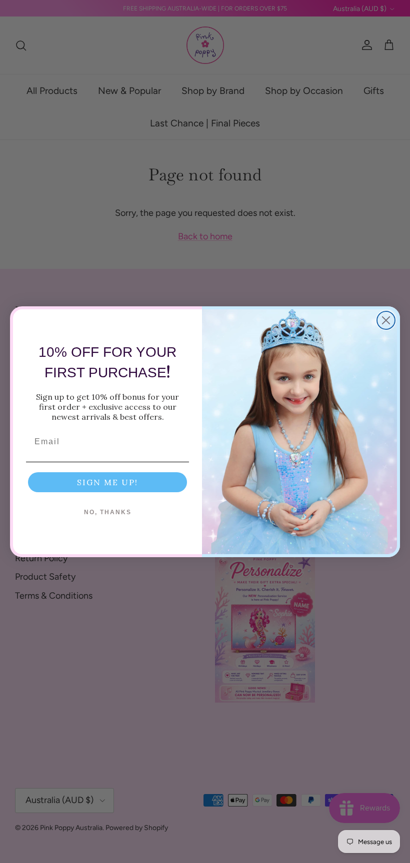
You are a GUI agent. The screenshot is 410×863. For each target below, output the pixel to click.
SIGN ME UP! (107, 482)
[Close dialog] (386, 320)
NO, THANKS (108, 512)
